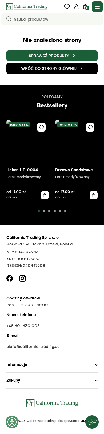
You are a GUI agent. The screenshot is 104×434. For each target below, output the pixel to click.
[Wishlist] (41, 127)
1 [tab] (39, 211)
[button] (76, 6)
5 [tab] (60, 211)
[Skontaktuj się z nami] (92, 422)
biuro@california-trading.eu (33, 347)
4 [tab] (55, 211)
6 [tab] (65, 211)
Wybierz (45, 195)
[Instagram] (22, 278)
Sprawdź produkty (49, 56)
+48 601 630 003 (23, 326)
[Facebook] (9, 278)
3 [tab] (49, 211)
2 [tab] (44, 211)
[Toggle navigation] (97, 6)
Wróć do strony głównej (49, 69)
